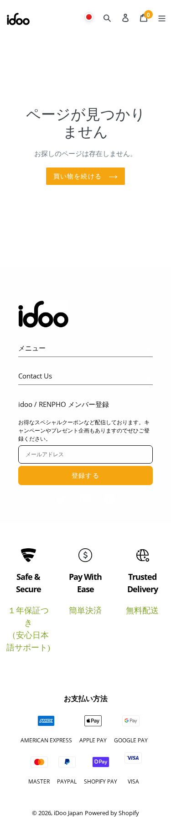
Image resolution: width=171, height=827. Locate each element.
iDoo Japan (68, 813)
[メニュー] (162, 17)
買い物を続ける (78, 176)
